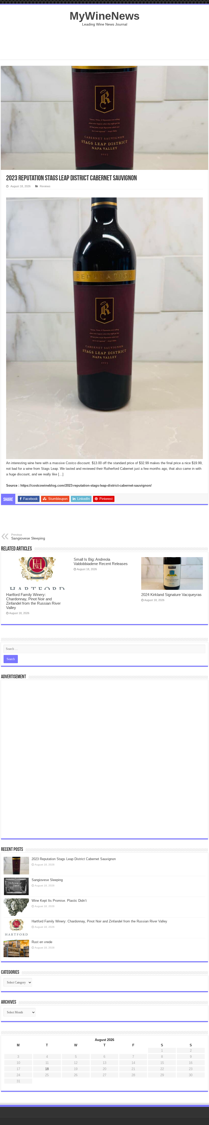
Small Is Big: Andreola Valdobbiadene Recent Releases (101, 561)
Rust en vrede (42, 942)
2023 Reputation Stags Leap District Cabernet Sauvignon (74, 859)
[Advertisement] (104, 42)
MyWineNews (105, 16)
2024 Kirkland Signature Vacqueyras (171, 594)
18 (47, 1069)
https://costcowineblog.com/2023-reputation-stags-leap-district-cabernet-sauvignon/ (86, 485)
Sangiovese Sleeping (28, 536)
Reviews (45, 186)
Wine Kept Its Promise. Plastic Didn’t (59, 901)
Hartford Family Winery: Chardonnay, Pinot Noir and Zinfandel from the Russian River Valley (33, 601)
